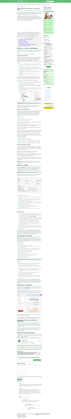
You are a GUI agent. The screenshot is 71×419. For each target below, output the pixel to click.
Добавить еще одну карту (49, 105)
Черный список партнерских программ (24, 45)
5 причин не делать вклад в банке (48, 25)
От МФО (47, 100)
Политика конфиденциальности (21, 414)
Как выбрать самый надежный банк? (48, 22)
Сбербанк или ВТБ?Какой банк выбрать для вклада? (48, 29)
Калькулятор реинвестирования (48, 48)
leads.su (30, 50)
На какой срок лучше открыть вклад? (48, 20)
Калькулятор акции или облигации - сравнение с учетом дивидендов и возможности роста (49, 61)
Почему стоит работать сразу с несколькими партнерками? (27, 44)
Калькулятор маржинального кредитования (48, 53)
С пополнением (48, 90)
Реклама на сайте (19, 413)
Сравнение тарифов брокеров (48, 62)
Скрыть (32, 37)
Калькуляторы (29, 4)
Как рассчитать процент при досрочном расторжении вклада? (49, 32)
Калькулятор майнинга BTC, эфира (48, 55)
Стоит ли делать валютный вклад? (48, 27)
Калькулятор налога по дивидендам (47, 51)
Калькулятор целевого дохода (48, 59)
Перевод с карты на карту (45, 4)
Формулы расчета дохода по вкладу (48, 31)
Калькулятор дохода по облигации (47, 58)
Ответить (20, 394)
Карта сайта (27, 413)
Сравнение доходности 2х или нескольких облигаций (48, 56)
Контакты (23, 413)
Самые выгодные (48, 89)
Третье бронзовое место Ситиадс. (24, 41)
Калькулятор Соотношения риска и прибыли (49, 65)
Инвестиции (33, 4)
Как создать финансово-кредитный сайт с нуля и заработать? (27, 352)
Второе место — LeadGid (22, 40)
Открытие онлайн (48, 97)
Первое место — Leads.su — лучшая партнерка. (25, 39)
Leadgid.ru (23, 167)
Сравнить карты (48, 107)
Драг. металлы (38, 4)
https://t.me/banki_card (48, 9)
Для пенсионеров (48, 93)
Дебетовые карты (19, 4)
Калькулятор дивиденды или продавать (48, 47)
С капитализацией (48, 96)
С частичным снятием (49, 92)
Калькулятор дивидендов (48, 63)
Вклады (24, 4)
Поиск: (45, 1)
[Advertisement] (29, 26)
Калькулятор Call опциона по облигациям (48, 50)
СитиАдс (19, 237)
